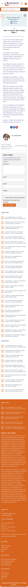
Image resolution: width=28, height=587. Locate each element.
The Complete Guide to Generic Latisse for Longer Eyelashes (14, 301)
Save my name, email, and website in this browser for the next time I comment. (14, 200)
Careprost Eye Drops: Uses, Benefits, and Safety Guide (15, 315)
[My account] (26, 4)
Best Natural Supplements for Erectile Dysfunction (13, 257)
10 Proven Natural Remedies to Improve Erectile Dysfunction (14, 266)
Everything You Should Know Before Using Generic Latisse (15, 281)
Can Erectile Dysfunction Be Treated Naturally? (15, 247)
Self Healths (14, 583)
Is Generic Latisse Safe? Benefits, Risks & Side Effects (14, 296)
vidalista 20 (20, 64)
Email (5, 183)
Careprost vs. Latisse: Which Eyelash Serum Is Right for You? (15, 325)
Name (5, 177)
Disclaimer (4, 576)
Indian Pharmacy (6, 545)
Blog (14, 28)
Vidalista (16, 90)
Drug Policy (4, 574)
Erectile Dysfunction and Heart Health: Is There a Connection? (14, 232)
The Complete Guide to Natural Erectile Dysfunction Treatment (14, 271)
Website (5, 190)
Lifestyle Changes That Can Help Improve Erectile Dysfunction (14, 252)
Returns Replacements (7, 561)
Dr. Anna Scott (21, 36)
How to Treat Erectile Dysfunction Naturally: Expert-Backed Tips (14, 262)
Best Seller (4, 549)
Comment (6, 164)
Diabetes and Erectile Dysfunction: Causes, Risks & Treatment (15, 222)
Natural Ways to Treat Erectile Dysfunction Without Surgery (13, 276)
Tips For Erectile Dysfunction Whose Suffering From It (6, 146)
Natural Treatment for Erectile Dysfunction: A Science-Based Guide (15, 242)
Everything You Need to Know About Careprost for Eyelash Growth (15, 330)
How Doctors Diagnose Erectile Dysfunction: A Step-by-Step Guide (15, 237)
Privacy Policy (5, 573)
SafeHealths (4, 446)
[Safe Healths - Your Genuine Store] (11, 3)
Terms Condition (6, 565)
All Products (4, 547)
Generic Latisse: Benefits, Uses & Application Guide (14, 306)
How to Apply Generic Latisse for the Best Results (15, 291)
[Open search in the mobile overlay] (14, 9)
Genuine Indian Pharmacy (15, 435)
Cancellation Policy (6, 563)
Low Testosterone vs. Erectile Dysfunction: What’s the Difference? (15, 217)
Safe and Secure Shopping (8, 559)
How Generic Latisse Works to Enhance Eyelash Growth (13, 311)
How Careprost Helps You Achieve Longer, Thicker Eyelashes (14, 320)
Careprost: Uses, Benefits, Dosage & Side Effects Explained (15, 335)
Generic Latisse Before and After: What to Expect (14, 286)
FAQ (2, 578)
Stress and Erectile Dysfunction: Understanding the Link (14, 227)
